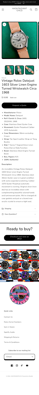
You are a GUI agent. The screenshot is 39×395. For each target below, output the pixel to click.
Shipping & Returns (11, 337)
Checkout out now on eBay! (19, 238)
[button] (2, 9)
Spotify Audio (9, 332)
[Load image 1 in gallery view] (9, 70)
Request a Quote (19, 105)
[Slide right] (37, 70)
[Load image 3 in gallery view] (29, 70)
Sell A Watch (9, 327)
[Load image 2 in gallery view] (19, 70)
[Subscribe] (32, 357)
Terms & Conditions (11, 342)
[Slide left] (2, 70)
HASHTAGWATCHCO (16, 376)
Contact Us (8, 317)
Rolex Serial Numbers (12, 322)
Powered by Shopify (27, 376)
